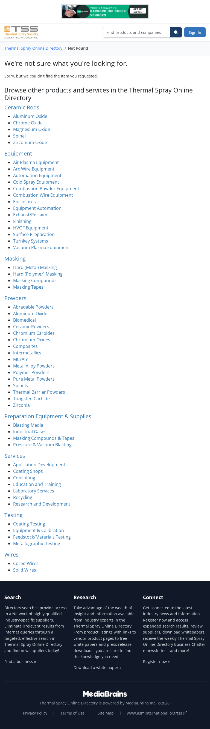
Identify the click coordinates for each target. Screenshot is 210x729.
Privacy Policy (35, 713)
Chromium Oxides (31, 340)
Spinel (19, 136)
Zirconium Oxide (30, 142)
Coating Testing (29, 524)
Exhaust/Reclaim (30, 215)
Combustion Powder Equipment (46, 189)
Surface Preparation (34, 234)
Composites (25, 346)
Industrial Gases (29, 432)
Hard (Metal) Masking (35, 267)
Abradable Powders (33, 307)
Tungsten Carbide (31, 399)
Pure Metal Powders (34, 379)
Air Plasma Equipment (36, 162)
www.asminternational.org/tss (155, 713)
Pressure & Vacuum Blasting (42, 445)
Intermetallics (27, 353)
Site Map (106, 713)
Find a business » (20, 661)
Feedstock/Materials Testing (42, 537)
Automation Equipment (37, 175)
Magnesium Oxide (31, 129)
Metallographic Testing (36, 543)
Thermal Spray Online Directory (33, 48)
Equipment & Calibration (38, 530)
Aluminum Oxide (30, 116)
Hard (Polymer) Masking (38, 274)
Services (14, 455)
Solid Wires (24, 570)
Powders (15, 298)
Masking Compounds (35, 280)
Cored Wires (26, 563)
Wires (11, 554)
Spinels (20, 386)
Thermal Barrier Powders (39, 392)
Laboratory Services (33, 491)
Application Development (39, 465)
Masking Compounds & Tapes (43, 438)
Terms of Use (72, 713)
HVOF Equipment (30, 228)
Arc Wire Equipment (33, 169)
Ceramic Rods (21, 107)
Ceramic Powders (31, 327)
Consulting (24, 478)
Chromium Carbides (34, 333)
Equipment (18, 153)
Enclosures (24, 202)
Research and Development (41, 504)
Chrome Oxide (28, 123)
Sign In (195, 32)
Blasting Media (28, 425)
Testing (13, 515)
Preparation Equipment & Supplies (47, 416)
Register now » (156, 661)
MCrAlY (20, 359)
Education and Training (37, 484)
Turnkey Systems (30, 241)
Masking (15, 258)
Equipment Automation (37, 208)
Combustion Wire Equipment (43, 195)
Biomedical (24, 320)
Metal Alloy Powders (34, 366)
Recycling (22, 497)
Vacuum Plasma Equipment (41, 247)
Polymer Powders (31, 372)
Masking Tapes (28, 287)
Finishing (22, 221)
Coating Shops (28, 471)
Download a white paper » (97, 667)
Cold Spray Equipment (36, 182)
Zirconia (21, 405)
